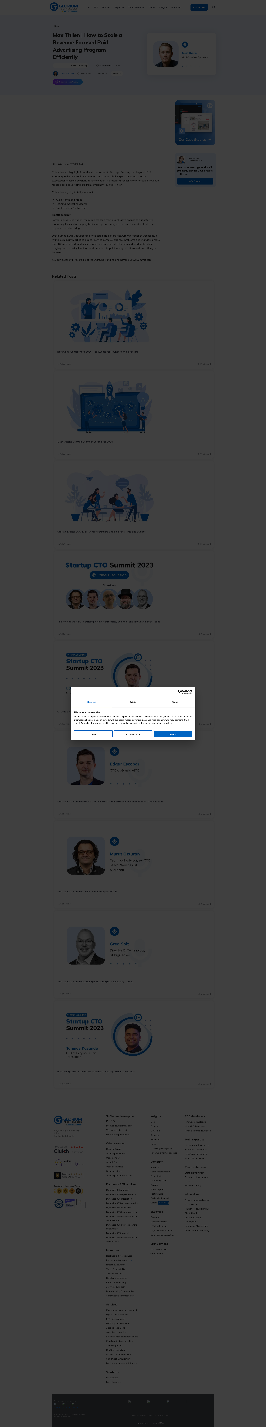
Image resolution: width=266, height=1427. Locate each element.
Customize (131, 734)
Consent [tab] (91, 702)
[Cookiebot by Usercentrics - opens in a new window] (180, 692)
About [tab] (175, 702)
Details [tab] (133, 702)
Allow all (173, 734)
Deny (93, 734)
